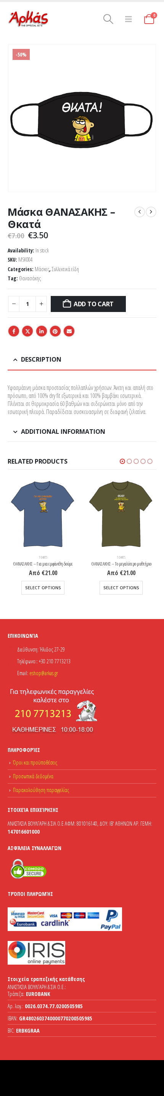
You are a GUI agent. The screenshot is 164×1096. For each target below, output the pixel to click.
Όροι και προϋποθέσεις (35, 762)
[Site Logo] (29, 19)
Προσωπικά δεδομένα (33, 776)
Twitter (27, 331)
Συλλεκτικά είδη (65, 269)
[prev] (139, 212)
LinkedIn (41, 331)
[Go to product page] (43, 514)
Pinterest (55, 331)
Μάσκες (42, 269)
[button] (108, 19)
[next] (151, 212)
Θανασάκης (30, 278)
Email (69, 331)
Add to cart (94, 304)
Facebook (14, 331)
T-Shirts (43, 557)
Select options (43, 587)
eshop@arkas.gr (43, 673)
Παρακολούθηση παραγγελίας (41, 790)
